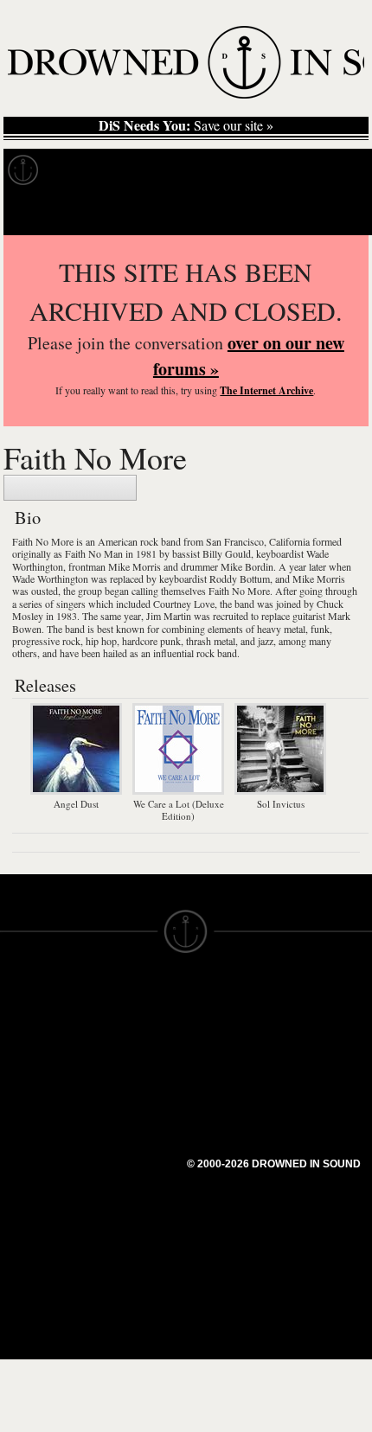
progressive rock (46, 641)
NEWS (19, 1059)
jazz (265, 641)
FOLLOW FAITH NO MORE (70, 488)
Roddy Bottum (239, 578)
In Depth (168, 170)
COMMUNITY (40, 1215)
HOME (20, 1028)
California (289, 541)
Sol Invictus (281, 803)
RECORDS (33, 1106)
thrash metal (210, 641)
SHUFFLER (127, 1128)
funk (320, 629)
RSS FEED (125, 1175)
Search (334, 213)
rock (149, 541)
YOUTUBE (125, 1160)
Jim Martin (168, 616)
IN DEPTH (30, 1075)
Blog (325, 170)
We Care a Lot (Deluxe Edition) (178, 809)
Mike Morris (134, 566)
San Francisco (235, 541)
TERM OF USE (230, 1013)
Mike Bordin (247, 566)
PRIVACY (214, 1028)
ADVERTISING (230, 1044)
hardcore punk (151, 641)
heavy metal (281, 629)
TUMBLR (120, 1144)
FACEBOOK (129, 1097)
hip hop (101, 641)
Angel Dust (76, 803)
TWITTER (122, 1113)
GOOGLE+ (125, 1082)
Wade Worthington (50, 578)
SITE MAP (30, 1044)
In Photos (253, 170)
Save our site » (186, 125)
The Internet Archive (266, 390)
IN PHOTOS (36, 1090)
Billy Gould (226, 553)
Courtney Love (184, 604)
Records (86, 170)
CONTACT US (135, 997)
